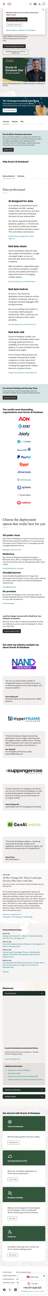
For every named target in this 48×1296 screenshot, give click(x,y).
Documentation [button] (10, 993)
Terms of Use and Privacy (23, 1272)
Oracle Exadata (8, 603)
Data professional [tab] (9, 176)
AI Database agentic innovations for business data (15, 52)
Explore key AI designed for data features (20, 237)
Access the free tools (10, 397)
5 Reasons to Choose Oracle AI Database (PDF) (23, 1076)
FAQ (22, 121)
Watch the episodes (9, 110)
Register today (8, 150)
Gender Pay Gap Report (9, 1275)
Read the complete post (12, 914)
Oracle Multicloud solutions (13, 568)
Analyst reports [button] (10, 1096)
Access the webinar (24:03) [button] (11, 631)
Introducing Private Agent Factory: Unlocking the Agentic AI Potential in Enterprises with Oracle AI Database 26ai (21, 954)
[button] (4, 4)
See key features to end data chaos (21, 281)
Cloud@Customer (9, 587)
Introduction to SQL (14, 1073)
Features (15, 121)
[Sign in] (39, 4)
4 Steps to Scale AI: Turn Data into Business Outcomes (25, 1079)
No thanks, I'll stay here (14, 25)
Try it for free (12, 1179)
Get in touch (12, 1255)
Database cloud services (12, 549)
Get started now (13, 1142)
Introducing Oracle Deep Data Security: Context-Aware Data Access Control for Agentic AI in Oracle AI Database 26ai (23, 964)
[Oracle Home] (9, 4)
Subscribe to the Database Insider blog (17, 917)
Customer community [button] (12, 1090)
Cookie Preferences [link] (8, 1279)
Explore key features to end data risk (22, 372)
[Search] (30, 4)
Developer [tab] (21, 176)
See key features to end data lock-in (22, 324)
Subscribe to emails (8, 1282)
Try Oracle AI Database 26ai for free (14, 46)
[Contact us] (44, 4)
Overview (6, 121)
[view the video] (24, 70)
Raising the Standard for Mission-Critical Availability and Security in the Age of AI (22, 937)
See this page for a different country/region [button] (20, 30)
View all (6, 971)
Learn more (12, 1218)
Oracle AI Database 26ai (12, 1059)
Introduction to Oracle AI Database (19, 1070)
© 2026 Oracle (7, 1272)
